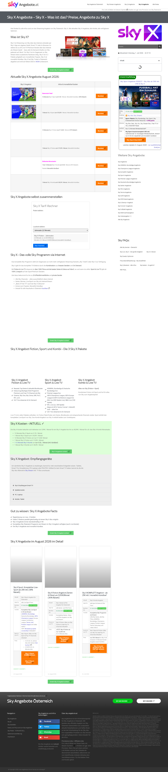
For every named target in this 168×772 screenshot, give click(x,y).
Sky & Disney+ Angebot (125, 202)
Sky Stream (29, 470)
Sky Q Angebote (130, 4)
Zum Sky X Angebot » (20, 669)
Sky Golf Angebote (124, 196)
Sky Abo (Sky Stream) (135, 115)
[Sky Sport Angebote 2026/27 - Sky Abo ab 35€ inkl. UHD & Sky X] (140, 109)
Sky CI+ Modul (151, 252)
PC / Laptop (18, 494)
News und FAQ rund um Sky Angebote (20, 728)
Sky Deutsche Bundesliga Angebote (129, 182)
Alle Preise (156, 4)
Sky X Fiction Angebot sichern (64, 639)
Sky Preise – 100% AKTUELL (16, 731)
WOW (38, 62)
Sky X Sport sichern (29, 662)
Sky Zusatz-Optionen (126, 256)
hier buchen (31, 644)
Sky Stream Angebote (114, 4)
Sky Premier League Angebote (127, 179)
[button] (61, 485)
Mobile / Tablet (19, 499)
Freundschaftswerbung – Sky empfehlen (133, 261)
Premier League (26, 624)
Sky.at (9, 722)
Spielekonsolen (20, 490)
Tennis (28, 622)
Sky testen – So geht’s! (147, 265)
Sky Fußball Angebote (125, 209)
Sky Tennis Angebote (124, 192)
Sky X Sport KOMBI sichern (29, 654)
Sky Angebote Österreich (95, 4)
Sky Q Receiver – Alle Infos (128, 265)
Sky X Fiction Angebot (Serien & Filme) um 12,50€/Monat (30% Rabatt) (60, 595)
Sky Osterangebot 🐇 (125, 216)
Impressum (11, 737)
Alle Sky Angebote (123, 219)
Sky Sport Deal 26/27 (134, 140)
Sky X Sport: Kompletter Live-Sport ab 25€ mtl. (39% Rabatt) (26, 589)
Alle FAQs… (123, 270)
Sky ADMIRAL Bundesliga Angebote (129, 165)
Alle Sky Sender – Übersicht (128, 247)
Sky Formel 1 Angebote (125, 206)
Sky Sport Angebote (124, 175)
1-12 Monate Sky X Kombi (23, 443)
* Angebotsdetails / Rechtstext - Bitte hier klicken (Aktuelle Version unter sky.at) (26, 696)
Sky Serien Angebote (124, 185)
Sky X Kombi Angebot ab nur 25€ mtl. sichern (98, 647)
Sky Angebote (122, 162)
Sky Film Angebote (124, 189)
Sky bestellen (12, 725)
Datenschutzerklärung (15, 734)
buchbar (45, 288)
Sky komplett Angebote (125, 172)
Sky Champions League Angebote (129, 168)
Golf (32, 622)
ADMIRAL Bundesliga (28, 614)
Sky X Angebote (144, 4)
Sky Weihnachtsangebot (126, 213)
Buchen (101, 96)
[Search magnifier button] (160, 46)
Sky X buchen (39, 245)
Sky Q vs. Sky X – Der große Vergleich (131, 252)
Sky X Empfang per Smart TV (24, 485)
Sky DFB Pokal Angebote (125, 199)
